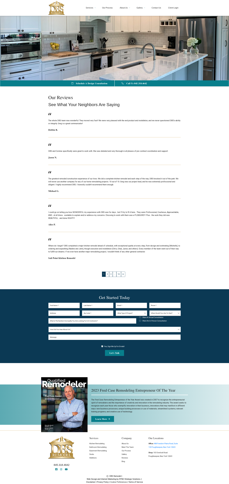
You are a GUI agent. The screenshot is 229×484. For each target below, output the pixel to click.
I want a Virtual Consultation (152, 317)
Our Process (126, 451)
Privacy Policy (103, 482)
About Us (125, 444)
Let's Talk (114, 352)
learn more (101, 418)
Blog (123, 461)
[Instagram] (61, 469)
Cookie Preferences (118, 482)
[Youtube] (66, 469)
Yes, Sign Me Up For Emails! (114, 346)
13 (119, 274)
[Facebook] (56, 469)
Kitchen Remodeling (96, 444)
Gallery (124, 454)
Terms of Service (136, 482)
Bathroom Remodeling (98, 447)
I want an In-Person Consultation (154, 321)
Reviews (125, 458)
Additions (93, 458)
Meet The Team (128, 447)
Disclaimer (90, 482)
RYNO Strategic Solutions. (130, 479)
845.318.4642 (61, 464)
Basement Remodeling (98, 451)
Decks (91, 454)
